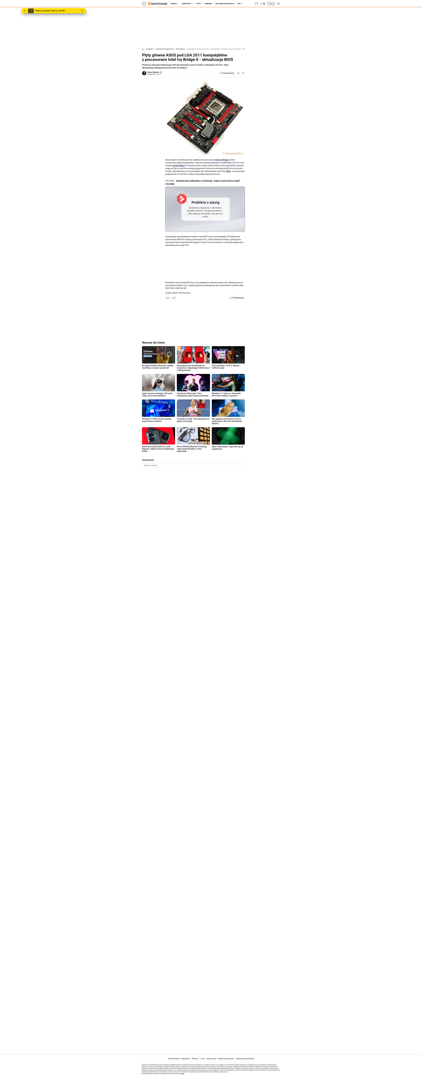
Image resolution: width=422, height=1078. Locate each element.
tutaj (183, 1073)
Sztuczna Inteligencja (224, 4)
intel (173, 298)
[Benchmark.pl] (159, 4)
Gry (239, 4)
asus (168, 298)
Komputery (186, 4)
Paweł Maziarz (153, 72)
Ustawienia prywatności (244, 1059)
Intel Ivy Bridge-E (222, 160)
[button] (262, 3)
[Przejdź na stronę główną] (144, 5)
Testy (198, 4)
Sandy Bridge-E (179, 165)
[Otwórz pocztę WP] (256, 3)
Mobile (173, 4)
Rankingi (208, 4)
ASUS (228, 171)
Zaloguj (271, 4)
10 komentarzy (228, 73)
